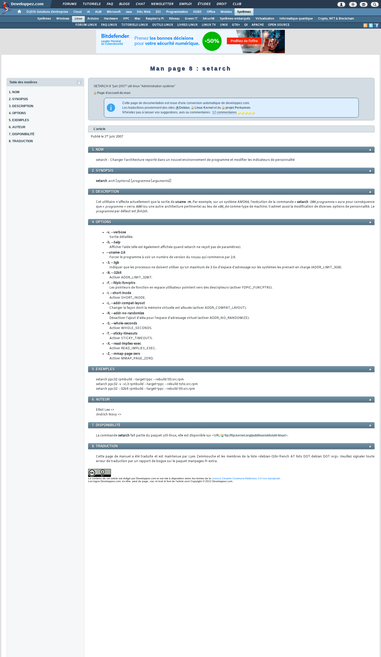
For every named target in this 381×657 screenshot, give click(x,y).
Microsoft (114, 12)
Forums (69, 4)
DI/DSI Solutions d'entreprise (47, 12)
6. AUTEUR (17, 127)
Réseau (174, 18)
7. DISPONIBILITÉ (21, 134)
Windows (62, 18)
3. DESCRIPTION (21, 106)
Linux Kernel (204, 108)
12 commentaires (224, 112)
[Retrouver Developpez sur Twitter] (371, 25)
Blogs (124, 4)
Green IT (191, 18)
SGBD (197, 12)
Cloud (77, 12)
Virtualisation (265, 18)
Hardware (111, 18)
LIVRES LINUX (187, 25)
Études (204, 4)
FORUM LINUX (86, 25)
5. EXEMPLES (19, 120)
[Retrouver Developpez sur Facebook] (376, 25)
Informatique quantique (296, 18)
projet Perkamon (237, 108)
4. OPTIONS (17, 113)
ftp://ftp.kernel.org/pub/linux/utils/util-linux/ (255, 435)
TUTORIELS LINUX (134, 25)
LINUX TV (209, 25)
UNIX (224, 25)
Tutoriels (91, 4)
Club (236, 4)
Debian (184, 108)
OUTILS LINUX (162, 25)
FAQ (109, 4)
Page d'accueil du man (113, 93)
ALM (98, 12)
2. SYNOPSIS (18, 99)
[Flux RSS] (365, 25)
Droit (221, 4)
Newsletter (161, 4)
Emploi (185, 4)
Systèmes (244, 12)
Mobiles (226, 12)
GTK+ (236, 25)
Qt (246, 25)
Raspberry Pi (155, 18)
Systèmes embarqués (235, 18)
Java (129, 12)
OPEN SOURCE (279, 25)
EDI (158, 12)
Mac (137, 18)
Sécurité (209, 18)
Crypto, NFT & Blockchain (336, 18)
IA (88, 12)
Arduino (93, 18)
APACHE (258, 25)
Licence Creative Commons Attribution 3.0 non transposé (246, 478)
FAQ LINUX (109, 25)
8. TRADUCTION (21, 141)
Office (211, 12)
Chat (140, 4)
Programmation (177, 12)
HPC (126, 18)
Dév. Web (144, 12)
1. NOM (14, 92)
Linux (78, 18)
